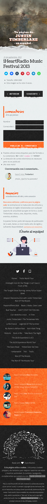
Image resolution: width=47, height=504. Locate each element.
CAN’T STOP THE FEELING (28, 310)
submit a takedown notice (29, 498)
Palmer (14, 278)
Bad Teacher (11, 310)
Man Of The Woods (22, 356)
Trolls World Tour (26, 278)
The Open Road (13, 347)
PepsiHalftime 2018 (11, 305)
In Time (32, 315)
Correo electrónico (9, 126)
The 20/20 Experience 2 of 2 (22, 338)
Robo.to (7, 333)
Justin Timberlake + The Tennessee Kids (22, 319)
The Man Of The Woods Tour (22, 360)
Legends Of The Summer (29, 324)
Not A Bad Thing (33, 328)
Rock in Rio (17, 333)
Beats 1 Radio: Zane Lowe (31, 305)
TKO (25, 351)
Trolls (31, 351)
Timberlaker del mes (30, 347)
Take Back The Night (32, 333)
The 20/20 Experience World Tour (22, 342)
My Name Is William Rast (15, 328)
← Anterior (13, 94)
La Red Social (11, 324)
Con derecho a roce (19, 315)
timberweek (16, 351)
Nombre (6, 121)
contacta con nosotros (33, 227)
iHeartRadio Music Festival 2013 (23, 63)
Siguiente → (33, 94)
